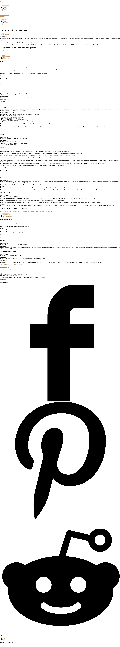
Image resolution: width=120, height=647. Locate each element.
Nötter (3, 54)
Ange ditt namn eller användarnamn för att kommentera (11, 273)
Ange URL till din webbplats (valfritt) (7, 275)
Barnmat (4, 21)
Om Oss (3, 638)
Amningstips (4, 20)
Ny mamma (4, 23)
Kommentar (2, 272)
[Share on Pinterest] (61, 518)
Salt (3, 50)
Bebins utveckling (5, 19)
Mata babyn (6, 22)
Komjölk (3, 55)
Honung (3, 51)
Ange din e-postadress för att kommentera (8, 274)
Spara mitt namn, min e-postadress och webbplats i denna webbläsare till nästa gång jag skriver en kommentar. (24, 277)
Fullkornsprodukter (6, 214)
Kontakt (3, 639)
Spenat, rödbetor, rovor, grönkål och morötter (11, 52)
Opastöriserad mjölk (6, 56)
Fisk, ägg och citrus (6, 58)
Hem (3, 18)
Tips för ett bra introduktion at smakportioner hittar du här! (12, 264)
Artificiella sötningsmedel (7, 216)
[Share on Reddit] (61, 635)
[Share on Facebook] (61, 401)
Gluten (3, 57)
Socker (3, 215)
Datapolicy (4, 640)
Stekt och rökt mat (5, 213)
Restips (3, 24)
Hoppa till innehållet (4, 0)
